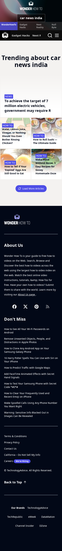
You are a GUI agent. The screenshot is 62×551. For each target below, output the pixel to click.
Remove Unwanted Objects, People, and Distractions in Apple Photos (27, 340)
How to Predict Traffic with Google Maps (27, 367)
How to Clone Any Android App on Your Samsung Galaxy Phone (26, 350)
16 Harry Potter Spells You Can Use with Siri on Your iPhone (31, 359)
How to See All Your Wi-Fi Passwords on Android (26, 330)
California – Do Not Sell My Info (22, 454)
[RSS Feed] (47, 307)
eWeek (32, 516)
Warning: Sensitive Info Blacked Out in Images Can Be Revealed (26, 414)
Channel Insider (24, 525)
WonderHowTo (8, 24)
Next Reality (40, 26)
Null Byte (54, 26)
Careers (16, 461)
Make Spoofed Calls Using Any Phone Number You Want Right (30, 404)
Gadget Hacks (23, 26)
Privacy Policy (11, 442)
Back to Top (13, 482)
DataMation (48, 516)
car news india (31, 18)
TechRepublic (15, 516)
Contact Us (10, 448)
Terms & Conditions (15, 436)
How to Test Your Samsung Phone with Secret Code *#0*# (30, 385)
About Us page (27, 294)
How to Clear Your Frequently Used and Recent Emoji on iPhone (26, 395)
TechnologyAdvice (37, 507)
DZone (43, 525)
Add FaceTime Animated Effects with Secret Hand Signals (29, 375)
